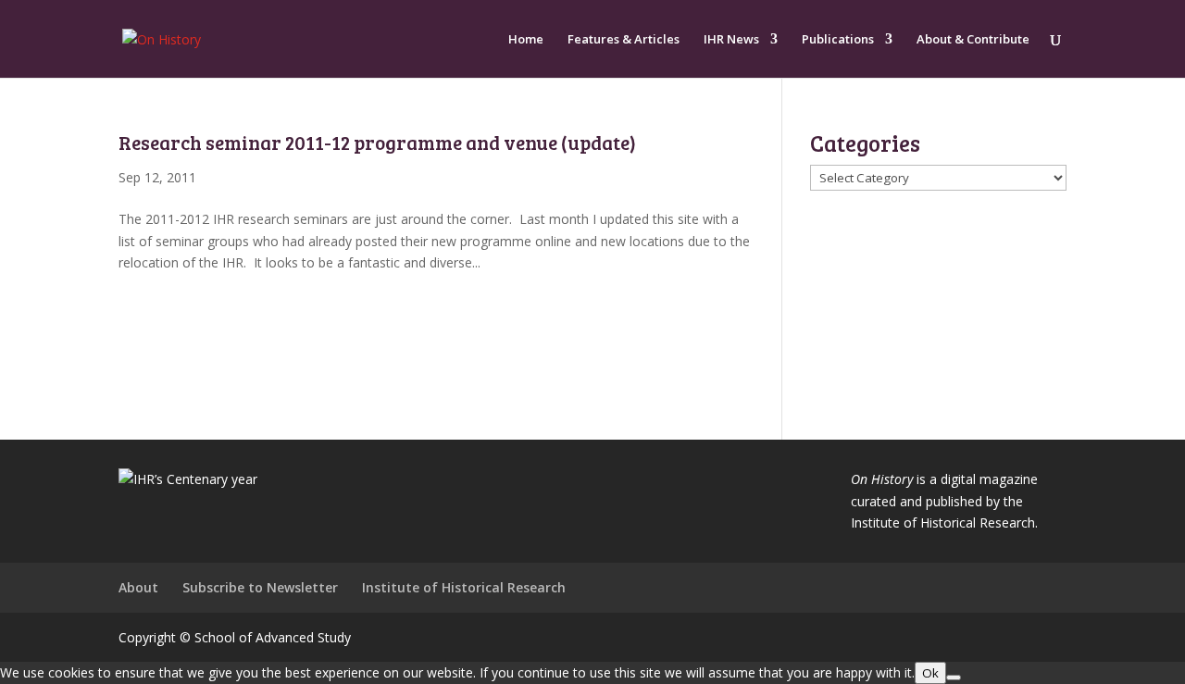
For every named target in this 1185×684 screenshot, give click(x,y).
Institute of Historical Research (464, 587)
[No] (953, 677)
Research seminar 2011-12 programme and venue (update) (377, 142)
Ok (930, 673)
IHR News (731, 39)
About (138, 587)
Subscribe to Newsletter (260, 587)
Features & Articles (624, 39)
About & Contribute (973, 39)
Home (525, 39)
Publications (838, 39)
